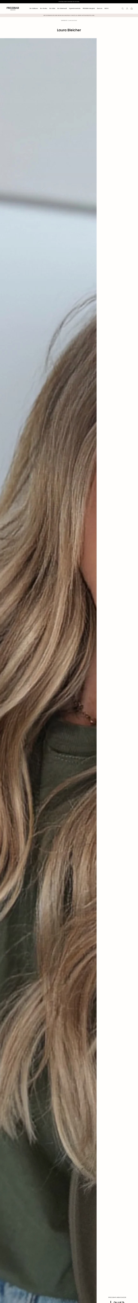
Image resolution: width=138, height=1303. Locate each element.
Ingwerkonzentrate (74, 8)
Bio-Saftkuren (34, 8)
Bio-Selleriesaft (62, 8)
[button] (106, 9)
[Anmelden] (127, 8)
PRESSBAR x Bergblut (89, 8)
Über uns (99, 8)
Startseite (64, 20)
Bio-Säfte (52, 8)
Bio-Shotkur (43, 8)
